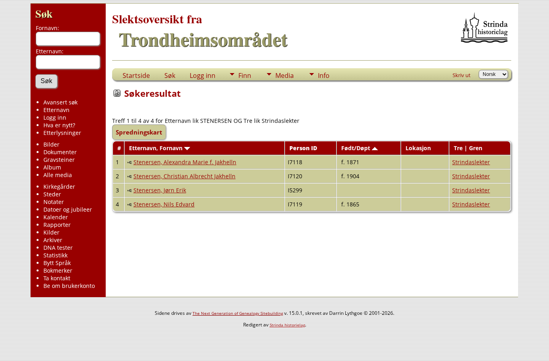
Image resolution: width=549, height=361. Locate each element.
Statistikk (55, 255)
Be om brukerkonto (69, 286)
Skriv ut (462, 75)
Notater (53, 202)
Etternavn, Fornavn (156, 148)
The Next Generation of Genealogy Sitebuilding (238, 313)
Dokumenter (60, 152)
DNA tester (58, 247)
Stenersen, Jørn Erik (159, 190)
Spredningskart (139, 132)
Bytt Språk (57, 263)
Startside (136, 75)
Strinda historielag (287, 325)
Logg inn (54, 117)
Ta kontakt (56, 278)
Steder (52, 194)
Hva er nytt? (59, 125)
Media (284, 75)
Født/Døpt (356, 148)
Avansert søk (60, 102)
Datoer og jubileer (67, 209)
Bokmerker (57, 270)
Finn (244, 75)
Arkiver (52, 240)
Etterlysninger (62, 133)
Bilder (51, 144)
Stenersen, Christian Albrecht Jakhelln (184, 176)
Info (324, 75)
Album (52, 167)
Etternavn (56, 110)
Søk (44, 13)
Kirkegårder (59, 186)
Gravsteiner (59, 159)
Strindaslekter (471, 162)
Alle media (57, 175)
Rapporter (57, 224)
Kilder (51, 232)
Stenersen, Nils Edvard (164, 204)
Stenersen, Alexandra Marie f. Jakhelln (184, 162)
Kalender (55, 217)
